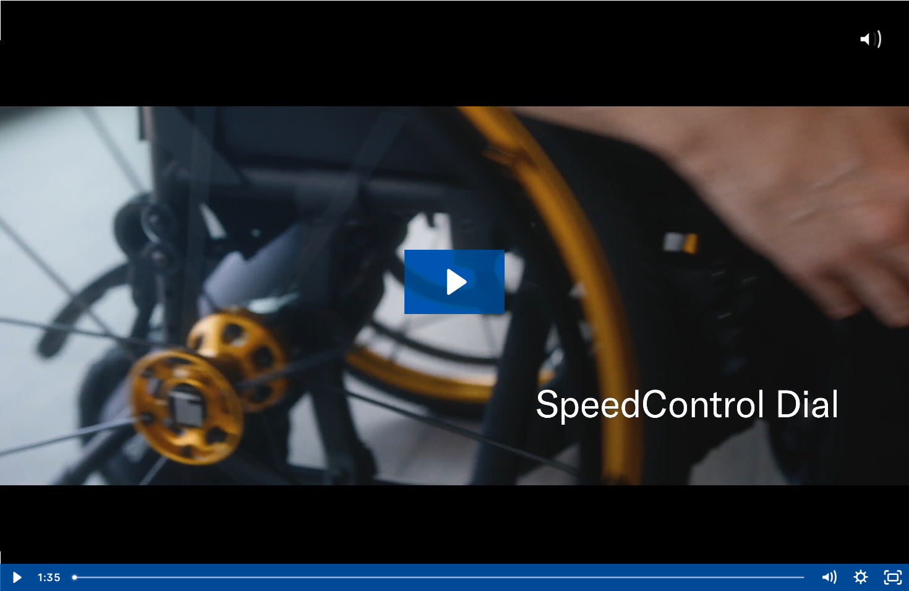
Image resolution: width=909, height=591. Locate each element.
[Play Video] (16, 577)
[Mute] (829, 577)
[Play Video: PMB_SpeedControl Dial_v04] (454, 282)
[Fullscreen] (893, 577)
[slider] (439, 577)
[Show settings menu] (861, 577)
